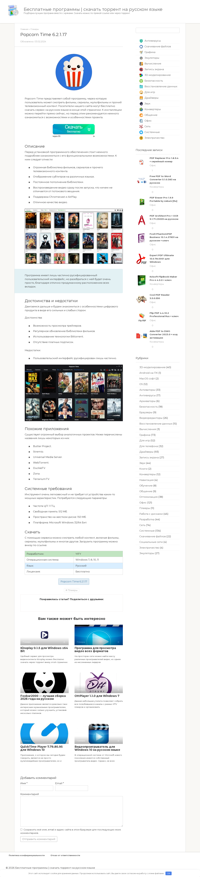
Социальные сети (151, 541)
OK (168, 873)
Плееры (73, 590)
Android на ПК (148, 372)
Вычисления (153, 63)
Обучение (146, 485)
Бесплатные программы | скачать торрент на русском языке (93, 9)
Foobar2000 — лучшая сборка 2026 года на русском (43, 697)
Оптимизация (148, 496)
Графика (150, 52)
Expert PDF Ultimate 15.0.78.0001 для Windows (162, 258)
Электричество (154, 137)
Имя (24, 783)
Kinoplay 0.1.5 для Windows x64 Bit (44, 649)
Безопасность (154, 80)
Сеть (148, 126)
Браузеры (145, 412)
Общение (151, 114)
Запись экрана (154, 69)
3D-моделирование (158, 75)
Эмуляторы (152, 57)
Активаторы (147, 389)
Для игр (150, 92)
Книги (143, 468)
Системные (152, 132)
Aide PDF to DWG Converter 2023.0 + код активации (164, 334)
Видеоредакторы (151, 417)
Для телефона (148, 446)
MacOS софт (147, 378)
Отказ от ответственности (65, 855)
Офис (148, 120)
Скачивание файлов (158, 46)
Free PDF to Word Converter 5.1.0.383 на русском (163, 179)
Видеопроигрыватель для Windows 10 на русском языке (97, 748)
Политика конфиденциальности (27, 855)
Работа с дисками (151, 513)
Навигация (146, 480)
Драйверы (152, 97)
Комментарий (29, 794)
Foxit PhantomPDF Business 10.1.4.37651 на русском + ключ (164, 237)
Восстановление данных (161, 86)
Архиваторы (147, 401)
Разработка (146, 519)
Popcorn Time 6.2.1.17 (74, 581)
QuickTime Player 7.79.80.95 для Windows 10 (41, 748)
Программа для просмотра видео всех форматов (95, 649)
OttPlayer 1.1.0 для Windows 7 (97, 696)
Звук (147, 103)
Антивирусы (153, 40)
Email (59, 783)
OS (141, 384)
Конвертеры (153, 109)
